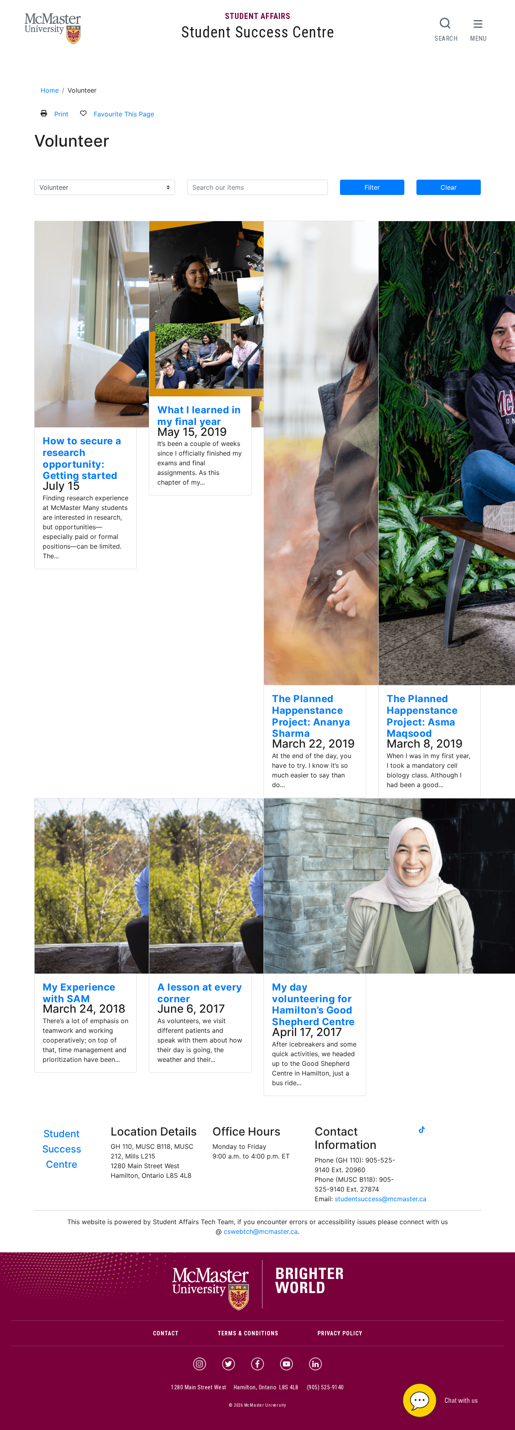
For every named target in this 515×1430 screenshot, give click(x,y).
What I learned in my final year (199, 415)
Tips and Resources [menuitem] (230, 69)
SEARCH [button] (446, 38)
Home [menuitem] (46, 69)
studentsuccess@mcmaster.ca (380, 1199)
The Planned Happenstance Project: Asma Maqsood (422, 716)
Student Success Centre (257, 32)
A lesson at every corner (199, 993)
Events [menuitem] (183, 69)
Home (50, 90)
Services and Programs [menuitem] (127, 69)
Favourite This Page (124, 114)
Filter (372, 187)
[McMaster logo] (257, 1308)
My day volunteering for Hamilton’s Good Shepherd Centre (313, 1004)
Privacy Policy (340, 1333)
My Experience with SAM (79, 993)
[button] (450, 1399)
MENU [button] (478, 38)
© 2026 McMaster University (257, 1405)
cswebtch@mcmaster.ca (261, 1231)
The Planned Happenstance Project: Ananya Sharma (311, 716)
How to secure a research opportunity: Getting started (82, 458)
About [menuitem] (71, 69)
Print (61, 114)
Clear (449, 187)
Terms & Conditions (248, 1333)
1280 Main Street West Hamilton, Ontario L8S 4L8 (235, 1387)
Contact (166, 1333)
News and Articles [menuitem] (294, 69)
